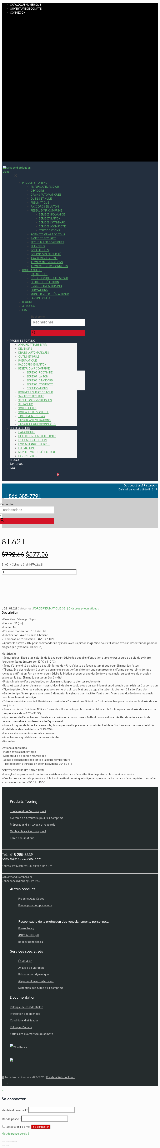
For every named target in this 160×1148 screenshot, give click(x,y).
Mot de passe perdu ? (15, 1133)
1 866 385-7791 (22, 496)
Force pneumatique (22, 838)
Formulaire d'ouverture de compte (31, 1034)
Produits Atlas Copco (31, 898)
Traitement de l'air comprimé (28, 811)
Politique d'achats (21, 1027)
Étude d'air (25, 961)
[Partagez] (11, 1141)
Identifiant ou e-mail (15, 1110)
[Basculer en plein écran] (7, 1141)
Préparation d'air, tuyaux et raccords (32, 824)
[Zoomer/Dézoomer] (3, 1141)
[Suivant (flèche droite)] (7, 1145)
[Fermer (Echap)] (15, 1141)
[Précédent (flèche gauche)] (3, 1145)
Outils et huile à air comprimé (28, 831)
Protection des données (25, 1014)
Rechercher (38, 316)
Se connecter (41, 1126)
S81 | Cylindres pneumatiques (80, 608)
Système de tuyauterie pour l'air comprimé (37, 818)
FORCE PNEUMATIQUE (47, 608)
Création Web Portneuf (60, 1077)
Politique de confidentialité (26, 1007)
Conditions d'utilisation (24, 1020)
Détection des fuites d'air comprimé (41, 988)
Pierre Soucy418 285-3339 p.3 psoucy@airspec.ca (30, 935)
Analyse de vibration (31, 968)
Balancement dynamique (33, 974)
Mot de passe (11, 1119)
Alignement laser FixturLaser (36, 981)
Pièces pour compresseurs (35, 905)
